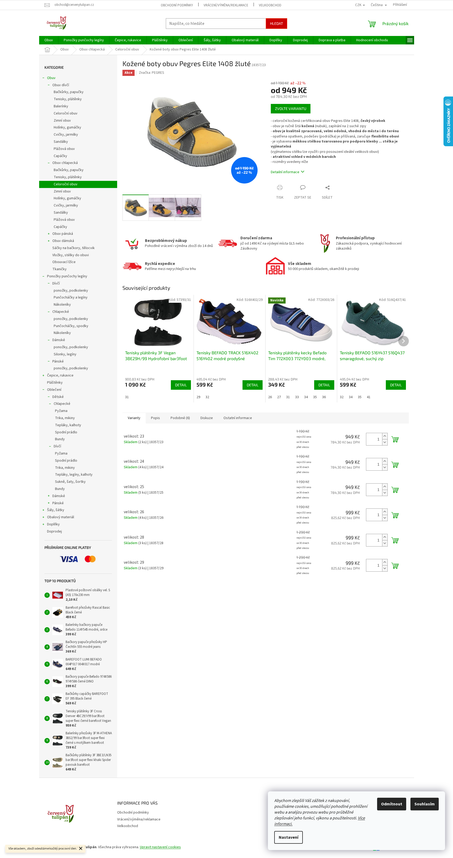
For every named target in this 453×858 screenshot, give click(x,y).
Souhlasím (424, 804)
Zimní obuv (62, 120)
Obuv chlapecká (65, 163)
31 (127, 397)
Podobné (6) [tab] (180, 418)
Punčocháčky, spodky (71, 326)
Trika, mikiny (65, 418)
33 (297, 397)
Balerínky (61, 106)
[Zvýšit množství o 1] (384, 436)
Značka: (151, 72)
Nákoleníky (62, 304)
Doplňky (53, 524)
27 (279, 397)
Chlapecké (60, 311)
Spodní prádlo (66, 432)
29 (198, 397)
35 (315, 397)
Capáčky (60, 156)
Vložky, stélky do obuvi (70, 255)
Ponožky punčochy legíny (67, 276)
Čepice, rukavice (60, 375)
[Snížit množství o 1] (384, 442)
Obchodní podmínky (177, 5)
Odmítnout (391, 804)
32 (207, 397)
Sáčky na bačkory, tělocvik (73, 248)
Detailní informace (285, 172)
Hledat (276, 23)
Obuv (51, 78)
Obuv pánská (62, 233)
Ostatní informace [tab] (237, 418)
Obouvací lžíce (64, 262)
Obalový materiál (60, 517)
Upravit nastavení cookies (160, 847)
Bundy (60, 439)
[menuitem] (48, 40)
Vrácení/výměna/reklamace (226, 5)
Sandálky (61, 141)
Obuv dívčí (60, 85)
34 (306, 397)
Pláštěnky (55, 382)
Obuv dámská (63, 241)
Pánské (58, 361)
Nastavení (288, 837)
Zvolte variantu (290, 108)
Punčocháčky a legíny (71, 297)
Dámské (58, 340)
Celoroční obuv (65, 113)
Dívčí (56, 283)
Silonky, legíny (65, 354)
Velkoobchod (270, 5)
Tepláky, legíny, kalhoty (74, 474)
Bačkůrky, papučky (69, 92)
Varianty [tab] (134, 418)
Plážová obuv (64, 149)
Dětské (58, 397)
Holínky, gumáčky (67, 127)
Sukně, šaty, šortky (70, 481)
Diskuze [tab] (206, 418)
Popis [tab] (155, 418)
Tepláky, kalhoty (68, 425)
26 (270, 397)
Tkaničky (59, 269)
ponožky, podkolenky (71, 290)
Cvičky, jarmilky (66, 134)
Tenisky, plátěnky (68, 99)
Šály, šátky (55, 510)
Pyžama (61, 411)
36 (324, 397)
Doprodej (54, 531)
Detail (181, 385)
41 (368, 397)
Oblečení (54, 389)
